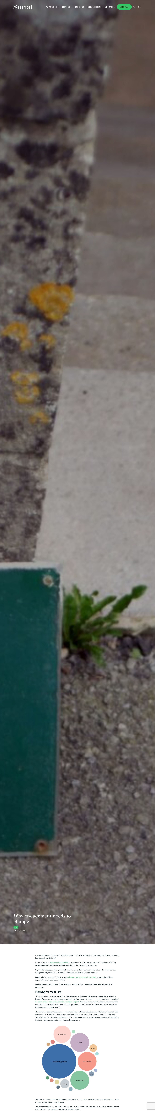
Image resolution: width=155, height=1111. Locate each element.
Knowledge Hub (94, 7)
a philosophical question (59, 962)
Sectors (66, 7)
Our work (79, 7)
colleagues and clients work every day (81, 977)
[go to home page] (23, 7)
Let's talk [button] (124, 7)
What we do (51, 7)
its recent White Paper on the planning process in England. (57, 1002)
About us (109, 7)
